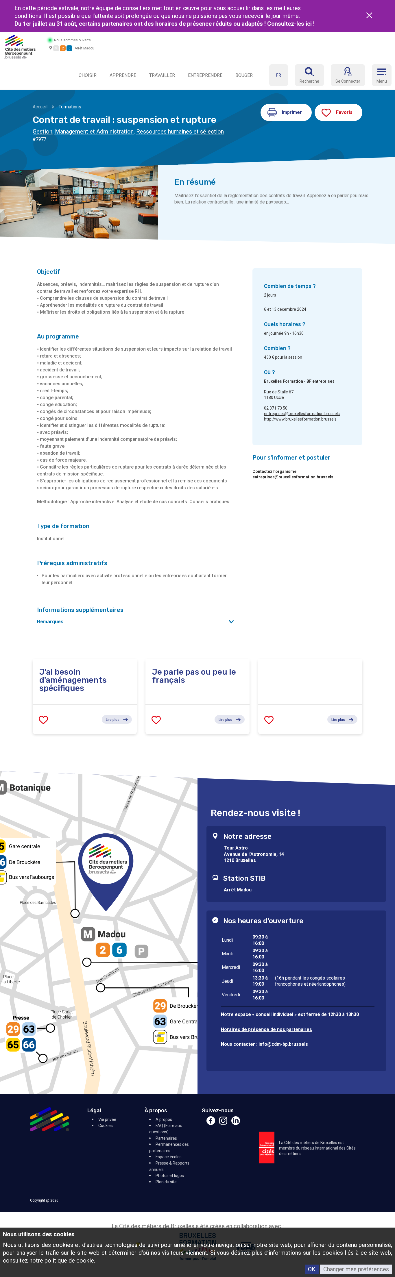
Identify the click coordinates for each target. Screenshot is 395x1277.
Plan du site (166, 1182)
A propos (164, 1119)
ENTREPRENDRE (205, 75)
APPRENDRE (123, 75)
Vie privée (107, 1119)
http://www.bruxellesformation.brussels (300, 419)
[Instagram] (223, 1123)
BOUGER (244, 75)
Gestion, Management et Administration (83, 131)
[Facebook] (210, 1123)
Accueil (40, 107)
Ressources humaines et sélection (180, 131)
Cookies (105, 1125)
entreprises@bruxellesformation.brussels (302, 413)
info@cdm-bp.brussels (283, 1044)
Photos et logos (170, 1175)
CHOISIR (88, 75)
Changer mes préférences (356, 1269)
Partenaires (166, 1138)
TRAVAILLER (162, 75)
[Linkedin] (235, 1123)
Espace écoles (169, 1156)
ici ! (311, 23)
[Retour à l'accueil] (20, 46)
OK (311, 1269)
